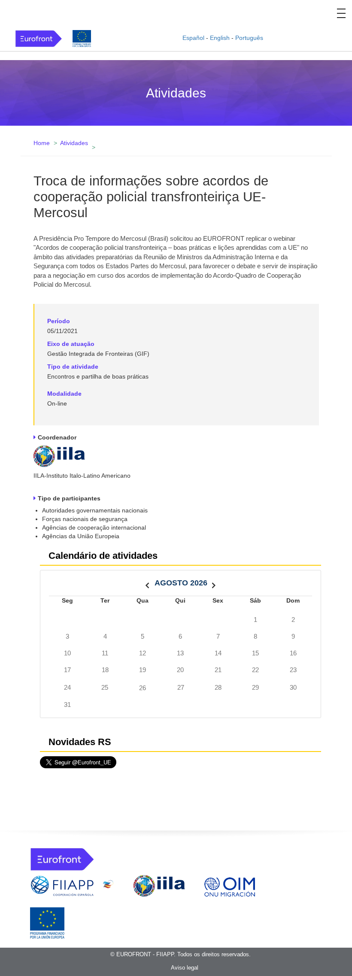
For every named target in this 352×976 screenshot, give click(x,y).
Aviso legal (184, 967)
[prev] (147, 583)
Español (193, 37)
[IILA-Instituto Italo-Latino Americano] (59, 455)
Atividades (74, 143)
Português (249, 37)
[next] (213, 583)
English (220, 37)
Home (41, 143)
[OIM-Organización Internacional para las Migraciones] (229, 885)
